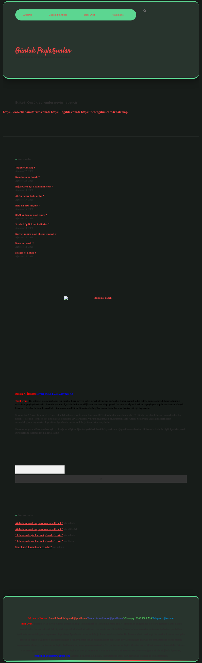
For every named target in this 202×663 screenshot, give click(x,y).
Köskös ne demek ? (25, 252)
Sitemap (122, 112)
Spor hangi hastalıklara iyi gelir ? (33, 547)
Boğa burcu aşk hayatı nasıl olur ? (34, 186)
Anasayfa (27, 14)
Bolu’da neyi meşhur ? (27, 205)
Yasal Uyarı (89, 14)
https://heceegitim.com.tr (98, 112)
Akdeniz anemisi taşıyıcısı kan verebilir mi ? (39, 523)
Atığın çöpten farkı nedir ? (29, 196)
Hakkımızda (117, 14)
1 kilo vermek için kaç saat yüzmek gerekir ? (39, 535)
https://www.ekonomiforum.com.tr (26, 112)
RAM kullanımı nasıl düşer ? (31, 215)
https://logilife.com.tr (65, 112)
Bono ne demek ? (24, 243)
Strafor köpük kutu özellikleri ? (32, 224)
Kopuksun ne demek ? (27, 177)
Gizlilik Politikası (58, 14)
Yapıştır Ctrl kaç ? (25, 167)
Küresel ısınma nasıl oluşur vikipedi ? (35, 234)
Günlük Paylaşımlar (43, 50)
